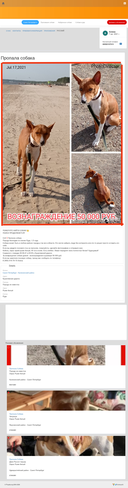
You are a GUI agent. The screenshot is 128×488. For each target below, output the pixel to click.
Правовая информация (32, 31)
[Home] (3, 3)
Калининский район (26, 272)
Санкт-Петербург (10, 272)
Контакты (17, 31)
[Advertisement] (66, 322)
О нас (8, 31)
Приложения (49, 31)
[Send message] (121, 43)
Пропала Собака (16, 368)
